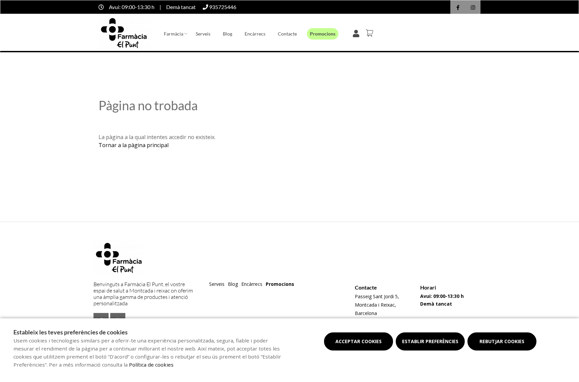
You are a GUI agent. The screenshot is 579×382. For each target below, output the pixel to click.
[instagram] (472, 7)
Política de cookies (151, 364)
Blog (227, 34)
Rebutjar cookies (501, 341)
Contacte (287, 34)
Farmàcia (173, 34)
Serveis (203, 34)
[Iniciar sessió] (357, 32)
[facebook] (457, 7)
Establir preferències (430, 341)
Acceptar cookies (358, 341)
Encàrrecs (255, 34)
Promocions (322, 34)
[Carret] (370, 32)
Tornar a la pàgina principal (134, 145)
